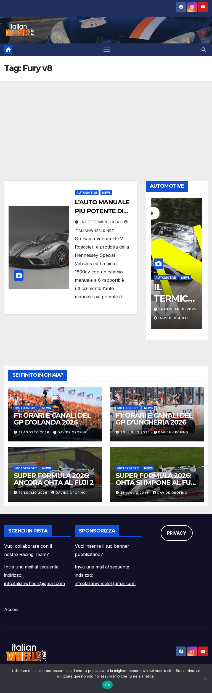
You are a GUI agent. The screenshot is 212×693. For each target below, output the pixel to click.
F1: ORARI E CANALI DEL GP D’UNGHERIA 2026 (154, 418)
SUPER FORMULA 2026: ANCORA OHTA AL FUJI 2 (54, 479)
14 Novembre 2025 (178, 309)
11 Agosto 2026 (35, 432)
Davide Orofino (73, 432)
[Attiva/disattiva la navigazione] (107, 49)
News (106, 192)
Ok (107, 684)
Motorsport (26, 408)
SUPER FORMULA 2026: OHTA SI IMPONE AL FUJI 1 (156, 482)
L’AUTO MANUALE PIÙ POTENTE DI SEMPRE (102, 211)
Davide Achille (174, 318)
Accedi (11, 609)
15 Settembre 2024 (100, 222)
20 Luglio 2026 (136, 432)
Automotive (86, 192)
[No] (205, 678)
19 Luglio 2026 (34, 493)
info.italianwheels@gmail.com (34, 583)
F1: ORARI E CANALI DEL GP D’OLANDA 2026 (52, 418)
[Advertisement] (106, 122)
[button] (204, 49)
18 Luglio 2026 (135, 493)
